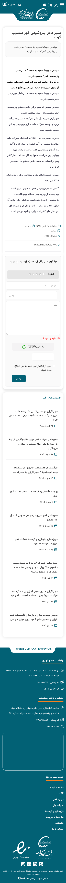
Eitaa (41, 864)
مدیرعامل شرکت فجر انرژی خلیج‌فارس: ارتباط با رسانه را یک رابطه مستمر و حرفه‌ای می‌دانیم (33, 443)
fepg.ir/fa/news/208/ (46, 245)
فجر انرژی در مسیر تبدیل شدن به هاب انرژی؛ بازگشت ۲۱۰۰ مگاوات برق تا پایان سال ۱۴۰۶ (33, 415)
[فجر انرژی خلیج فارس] (33, 14)
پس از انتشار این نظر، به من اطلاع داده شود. (32, 368)
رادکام (32, 878)
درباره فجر (58, 799)
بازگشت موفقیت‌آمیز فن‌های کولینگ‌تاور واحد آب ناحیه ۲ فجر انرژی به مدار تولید (35, 469)
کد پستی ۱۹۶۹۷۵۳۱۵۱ (48, 682)
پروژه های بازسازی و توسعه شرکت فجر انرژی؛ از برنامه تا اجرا (36, 541)
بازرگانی (59, 823)
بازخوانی (24, 346)
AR (50, 5)
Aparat (35, 864)
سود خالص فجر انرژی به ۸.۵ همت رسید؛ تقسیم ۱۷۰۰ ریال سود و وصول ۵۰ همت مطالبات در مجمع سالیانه (35, 567)
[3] (36, 274)
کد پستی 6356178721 (47, 720)
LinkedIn (29, 864)
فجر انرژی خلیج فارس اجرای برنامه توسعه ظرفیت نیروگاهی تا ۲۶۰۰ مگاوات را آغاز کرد (34, 593)
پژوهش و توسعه (54, 811)
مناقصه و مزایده (54, 817)
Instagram (23, 864)
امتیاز (51, 274)
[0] (10, 262)
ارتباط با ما (57, 829)
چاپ (54, 231)
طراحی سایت (42, 878)
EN (56, 5)
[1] (29, 274)
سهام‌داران (57, 805)
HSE (61, 793)
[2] (33, 274)
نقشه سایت (56, 787)
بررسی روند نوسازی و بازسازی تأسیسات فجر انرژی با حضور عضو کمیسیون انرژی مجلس (34, 617)
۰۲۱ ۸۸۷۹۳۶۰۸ (51, 689)
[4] (40, 274)
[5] (43, 274)
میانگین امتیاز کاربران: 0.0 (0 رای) (40, 261)
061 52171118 (53, 727)
